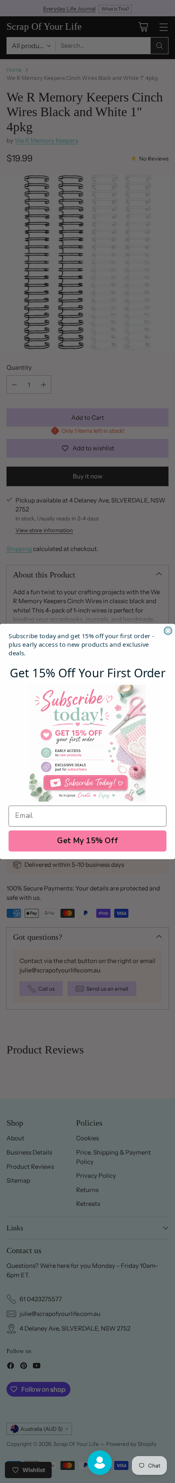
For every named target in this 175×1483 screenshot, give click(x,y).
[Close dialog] (168, 631)
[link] (87, 743)
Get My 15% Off (87, 840)
